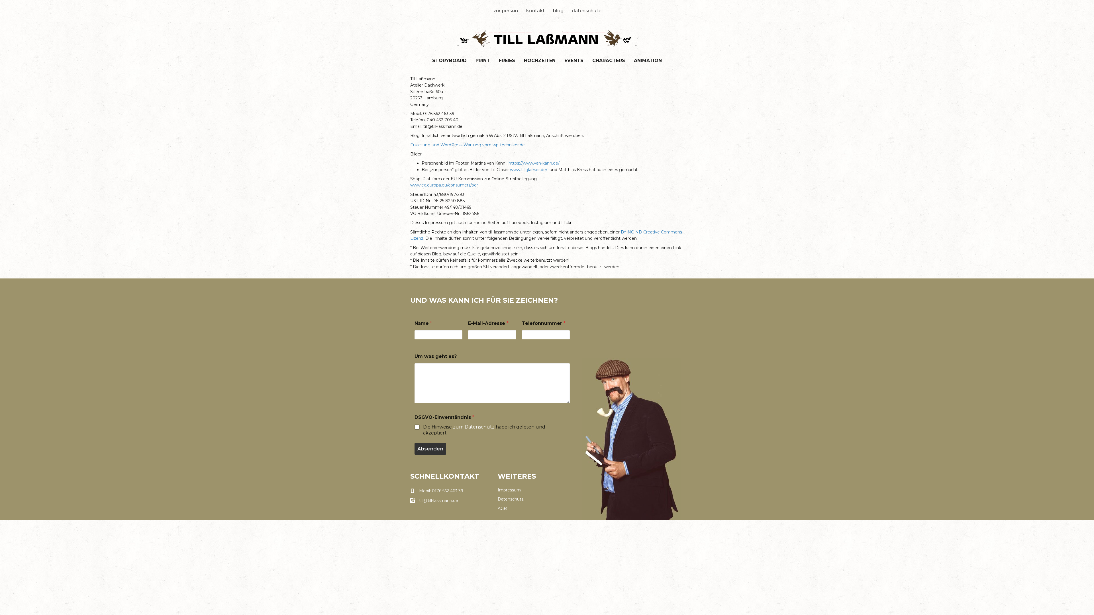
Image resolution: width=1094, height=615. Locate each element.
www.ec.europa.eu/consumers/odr (444, 185)
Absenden (430, 449)
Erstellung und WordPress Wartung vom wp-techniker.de (468, 144)
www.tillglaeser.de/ (529, 169)
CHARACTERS (608, 60)
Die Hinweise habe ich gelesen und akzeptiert (484, 430)
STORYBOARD (449, 60)
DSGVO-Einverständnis (444, 417)
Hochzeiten (540, 60)
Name (423, 323)
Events (573, 60)
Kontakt (535, 10)
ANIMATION (648, 60)
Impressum (509, 490)
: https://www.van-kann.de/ (533, 163)
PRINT (482, 60)
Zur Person (505, 10)
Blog (558, 10)
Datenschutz (586, 10)
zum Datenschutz (474, 427)
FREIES (507, 60)
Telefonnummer (544, 323)
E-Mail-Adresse (488, 323)
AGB (502, 508)
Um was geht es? (436, 356)
